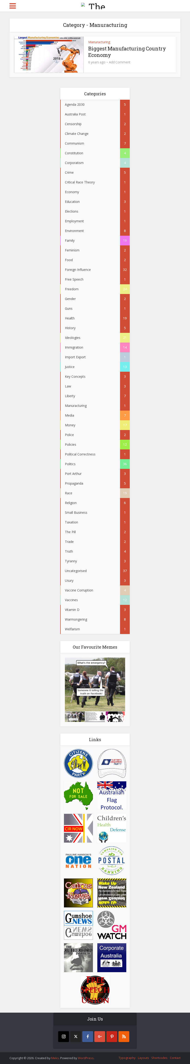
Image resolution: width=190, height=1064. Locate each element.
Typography (127, 1058)
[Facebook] (87, 1036)
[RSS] (123, 1036)
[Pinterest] (111, 1036)
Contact (175, 1058)
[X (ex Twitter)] (75, 1036)
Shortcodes (159, 1058)
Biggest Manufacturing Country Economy (127, 51)
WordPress (86, 1058)
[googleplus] (99, 1036)
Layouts (143, 1058)
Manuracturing (99, 42)
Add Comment (119, 62)
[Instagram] (63, 1036)
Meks (55, 1058)
